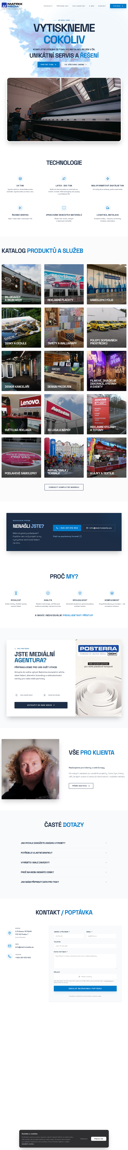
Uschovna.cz (109, 981)
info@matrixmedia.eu (24, 947)
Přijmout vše (98, 1139)
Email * (89, 932)
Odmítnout (84, 1139)
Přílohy (57, 972)
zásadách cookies (28, 1144)
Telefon (57, 942)
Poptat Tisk (47, 64)
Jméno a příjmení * (62, 932)
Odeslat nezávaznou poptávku (85, 988)
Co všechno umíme (74, 64)
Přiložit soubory (86, 977)
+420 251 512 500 (68, 528)
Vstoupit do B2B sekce (39, 705)
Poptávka (116, 6)
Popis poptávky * (61, 952)
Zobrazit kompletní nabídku (64, 487)
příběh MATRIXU (79, 786)
